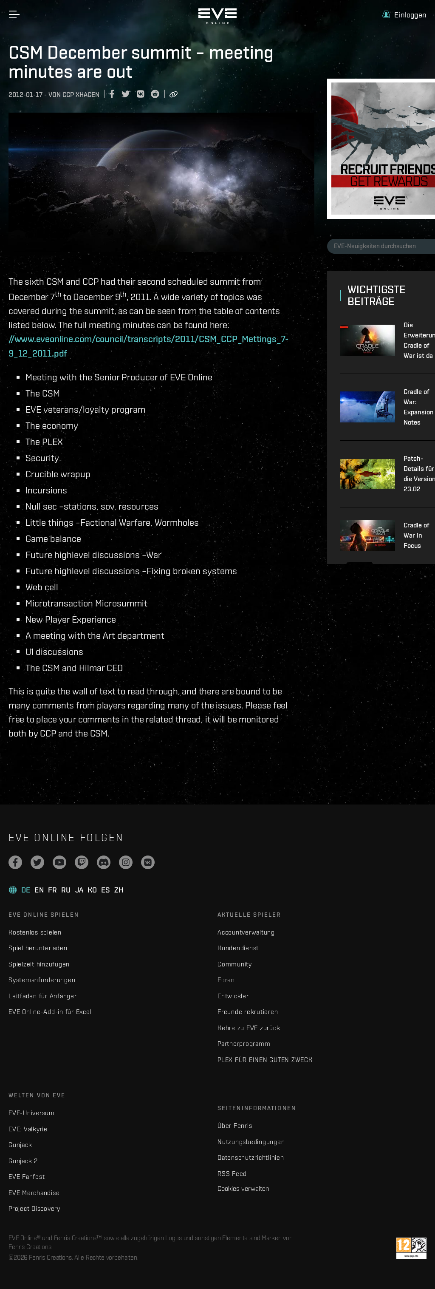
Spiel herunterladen (37, 948)
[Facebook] (15, 862)
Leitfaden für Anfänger (42, 996)
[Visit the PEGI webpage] (411, 1248)
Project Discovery (34, 1208)
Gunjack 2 (23, 1160)
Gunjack (20, 1144)
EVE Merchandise (33, 1192)
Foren (226, 979)
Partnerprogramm (244, 1043)
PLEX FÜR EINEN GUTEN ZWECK (265, 1059)
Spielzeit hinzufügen (39, 964)
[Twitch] (81, 862)
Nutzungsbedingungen (251, 1141)
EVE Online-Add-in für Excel (49, 1011)
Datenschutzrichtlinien (251, 1157)
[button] (404, 14)
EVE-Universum (31, 1112)
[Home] (217, 22)
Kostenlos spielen (35, 932)
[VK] (148, 862)
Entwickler (233, 996)
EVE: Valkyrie (28, 1129)
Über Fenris (235, 1125)
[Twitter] (37, 862)
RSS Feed (232, 1173)
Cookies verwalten (243, 1188)
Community (235, 964)
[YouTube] (59, 862)
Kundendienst (238, 948)
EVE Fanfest (26, 1176)
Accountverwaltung (246, 932)
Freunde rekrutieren (248, 1011)
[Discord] (103, 862)
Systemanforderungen (41, 979)
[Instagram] (126, 862)
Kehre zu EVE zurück (249, 1027)
